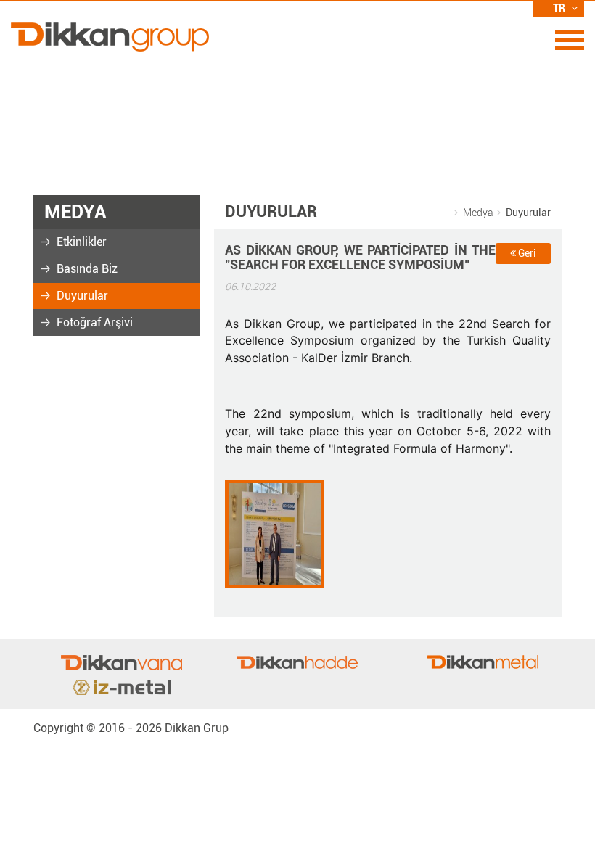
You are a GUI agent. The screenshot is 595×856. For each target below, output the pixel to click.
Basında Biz (86, 269)
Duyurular (81, 296)
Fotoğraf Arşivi (93, 322)
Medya (478, 212)
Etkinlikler (80, 242)
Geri (526, 253)
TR (560, 8)
